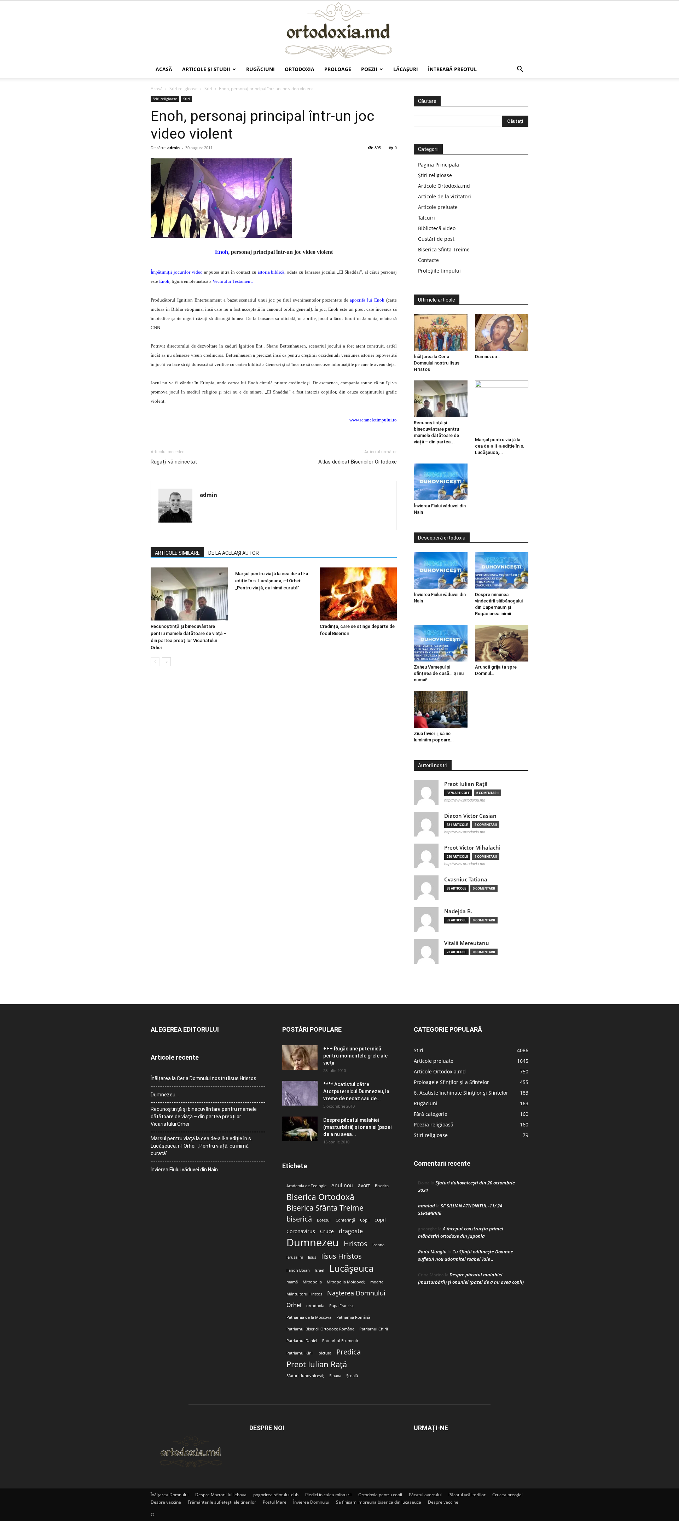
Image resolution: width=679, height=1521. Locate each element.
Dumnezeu (312, 1242)
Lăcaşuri (405, 69)
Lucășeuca (351, 1268)
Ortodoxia (299, 69)
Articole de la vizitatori (444, 196)
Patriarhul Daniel (301, 1340)
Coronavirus (300, 1231)
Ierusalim (294, 1257)
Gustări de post (436, 238)
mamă (292, 1282)
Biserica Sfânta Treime (325, 1208)
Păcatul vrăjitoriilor (467, 1495)
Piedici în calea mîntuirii (328, 1495)
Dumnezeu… (487, 356)
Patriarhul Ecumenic (340, 1340)
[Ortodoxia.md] (339, 31)
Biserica (382, 1185)
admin (173, 147)
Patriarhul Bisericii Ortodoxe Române (320, 1329)
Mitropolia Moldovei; (346, 1282)
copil (380, 1220)
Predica (348, 1352)
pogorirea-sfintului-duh (275, 1495)
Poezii (369, 69)
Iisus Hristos (341, 1256)
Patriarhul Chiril (373, 1329)
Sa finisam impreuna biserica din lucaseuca (378, 1502)
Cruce (327, 1231)
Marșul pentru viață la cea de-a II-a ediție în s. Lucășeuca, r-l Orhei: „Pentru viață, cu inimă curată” (271, 580)
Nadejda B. (458, 911)
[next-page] (166, 661)
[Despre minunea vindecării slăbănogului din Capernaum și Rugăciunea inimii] (502, 570)
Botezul (324, 1220)
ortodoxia (315, 1305)
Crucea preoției (507, 1495)
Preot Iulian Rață (316, 1364)
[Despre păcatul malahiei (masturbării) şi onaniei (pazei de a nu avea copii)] (300, 1129)
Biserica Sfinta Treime (444, 249)
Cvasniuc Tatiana (465, 879)
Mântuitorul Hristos (304, 1294)
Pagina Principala (438, 164)
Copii (365, 1220)
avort (364, 1185)
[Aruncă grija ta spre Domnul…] (502, 643)
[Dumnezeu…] (502, 332)
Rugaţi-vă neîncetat (174, 462)
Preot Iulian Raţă (466, 784)
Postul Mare (274, 1502)
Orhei (293, 1305)
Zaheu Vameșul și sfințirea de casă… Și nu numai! (439, 673)
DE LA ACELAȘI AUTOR (233, 553)
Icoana (378, 1244)
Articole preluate (438, 207)
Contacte (428, 260)
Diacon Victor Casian (470, 815)
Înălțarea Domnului (169, 1495)
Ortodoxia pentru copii (380, 1495)
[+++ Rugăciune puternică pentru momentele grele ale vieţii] (300, 1057)
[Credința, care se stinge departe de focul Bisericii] (358, 593)
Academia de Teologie (306, 1185)
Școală (352, 1375)
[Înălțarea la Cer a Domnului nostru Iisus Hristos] (441, 332)
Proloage (337, 69)
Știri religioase (435, 175)
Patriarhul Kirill (300, 1353)
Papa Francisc (341, 1305)
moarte (376, 1282)
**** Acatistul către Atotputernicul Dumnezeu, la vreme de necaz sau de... (356, 1091)
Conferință (345, 1220)
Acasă (164, 69)
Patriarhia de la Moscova (308, 1317)
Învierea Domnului (311, 1502)
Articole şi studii (206, 69)
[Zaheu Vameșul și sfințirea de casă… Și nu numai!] (441, 643)
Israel (319, 1270)
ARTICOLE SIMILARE (177, 553)
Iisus (312, 1257)
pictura (325, 1353)
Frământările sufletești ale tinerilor (222, 1502)
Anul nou (342, 1185)
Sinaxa (335, 1375)
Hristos (355, 1243)
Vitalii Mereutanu (466, 943)
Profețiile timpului (439, 270)
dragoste (351, 1231)
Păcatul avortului (425, 1495)
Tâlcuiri (426, 217)
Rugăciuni (260, 69)
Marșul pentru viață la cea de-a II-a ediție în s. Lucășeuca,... (499, 446)
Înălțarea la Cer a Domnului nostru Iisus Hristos (436, 363)
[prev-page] (155, 661)
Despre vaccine (166, 1502)
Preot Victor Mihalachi (472, 847)
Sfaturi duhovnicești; (305, 1375)
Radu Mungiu (432, 1251)
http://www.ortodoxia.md (464, 800)
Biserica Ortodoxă (320, 1197)
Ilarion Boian (298, 1270)
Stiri (208, 89)
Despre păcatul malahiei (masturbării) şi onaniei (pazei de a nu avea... (357, 1127)
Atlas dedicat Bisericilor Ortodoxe (357, 462)
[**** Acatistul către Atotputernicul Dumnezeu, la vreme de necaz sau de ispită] (300, 1093)
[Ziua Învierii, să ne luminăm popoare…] (441, 709)
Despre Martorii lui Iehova (220, 1495)
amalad (426, 1205)
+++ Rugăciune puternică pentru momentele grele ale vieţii (355, 1056)
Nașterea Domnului (356, 1293)
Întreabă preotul (452, 69)
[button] (519, 69)
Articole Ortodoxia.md (444, 185)
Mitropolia (312, 1282)
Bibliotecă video (436, 228)
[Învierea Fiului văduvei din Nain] (441, 482)
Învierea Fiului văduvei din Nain (184, 1169)
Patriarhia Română (353, 1317)
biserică (299, 1219)
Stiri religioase (183, 89)
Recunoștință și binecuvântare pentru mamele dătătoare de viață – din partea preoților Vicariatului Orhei (204, 1116)
